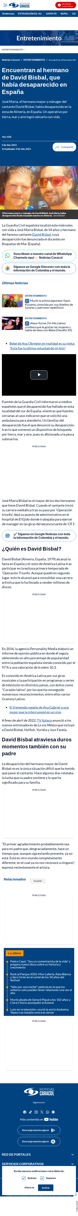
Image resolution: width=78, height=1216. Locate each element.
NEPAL (64, 13)
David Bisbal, (42, 234)
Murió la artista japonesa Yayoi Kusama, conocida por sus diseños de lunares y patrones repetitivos (49, 304)
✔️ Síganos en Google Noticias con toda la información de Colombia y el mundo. (41, 535)
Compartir (64, 147)
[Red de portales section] (72, 1154)
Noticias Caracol (11, 60)
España (38, 881)
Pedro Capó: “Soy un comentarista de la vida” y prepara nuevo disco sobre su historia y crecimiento (40, 964)
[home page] (39, 1091)
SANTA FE (51, 13)
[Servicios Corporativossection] (72, 1164)
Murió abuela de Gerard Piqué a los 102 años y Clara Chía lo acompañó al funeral (40, 1001)
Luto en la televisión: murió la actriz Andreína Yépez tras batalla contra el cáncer (39, 1011)
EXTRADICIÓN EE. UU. (30, 13)
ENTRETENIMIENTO (12, 49)
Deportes (51, 1178)
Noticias (32, 1178)
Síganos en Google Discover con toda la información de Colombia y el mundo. (41, 268)
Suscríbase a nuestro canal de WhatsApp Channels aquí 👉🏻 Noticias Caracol (42, 255)
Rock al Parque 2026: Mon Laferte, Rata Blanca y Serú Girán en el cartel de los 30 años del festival (40, 977)
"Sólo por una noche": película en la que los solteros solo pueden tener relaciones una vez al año (41, 990)
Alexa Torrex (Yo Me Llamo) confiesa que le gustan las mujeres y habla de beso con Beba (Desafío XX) (48, 326)
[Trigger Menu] (5, 5)
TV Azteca (44, 720)
